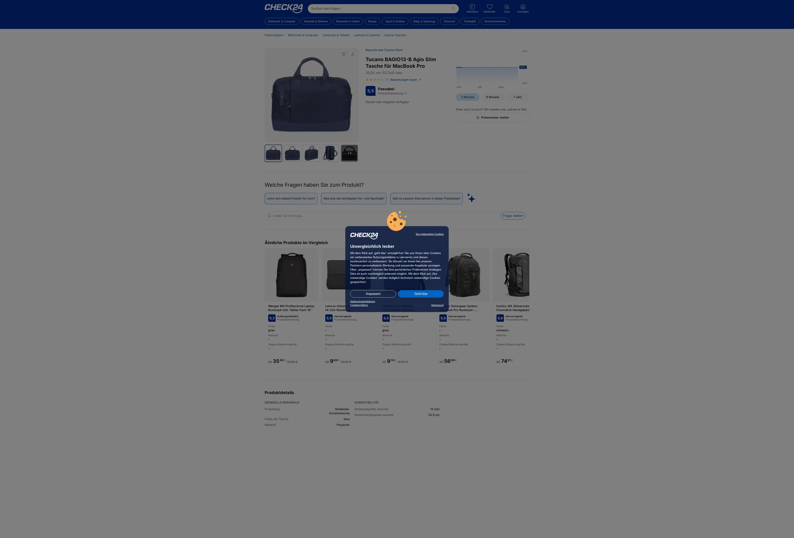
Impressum (437, 305)
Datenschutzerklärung (362, 301)
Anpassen (373, 294)
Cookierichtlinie (359, 305)
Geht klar (421, 294)
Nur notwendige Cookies (430, 234)
